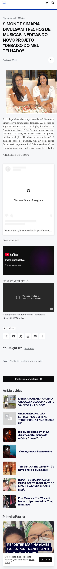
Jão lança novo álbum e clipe (35, 451)
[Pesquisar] (52, 3)
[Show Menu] (4, 3)
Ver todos (29, 348)
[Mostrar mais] (42, 336)
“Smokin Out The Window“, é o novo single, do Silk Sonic (36, 468)
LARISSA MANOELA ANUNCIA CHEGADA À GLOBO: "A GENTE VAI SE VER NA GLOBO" (36, 402)
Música (21, 18)
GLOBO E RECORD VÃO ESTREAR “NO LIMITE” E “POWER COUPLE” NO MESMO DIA (36, 418)
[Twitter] (21, 336)
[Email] (35, 336)
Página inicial (9, 18)
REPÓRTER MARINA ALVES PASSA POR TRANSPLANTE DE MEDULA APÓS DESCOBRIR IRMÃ (36, 484)
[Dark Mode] (47, 3)
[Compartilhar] (51, 60)
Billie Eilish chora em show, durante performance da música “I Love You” (33, 435)
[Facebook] (14, 336)
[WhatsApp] (28, 336)
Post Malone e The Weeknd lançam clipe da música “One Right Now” (35, 501)
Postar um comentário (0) (28, 379)
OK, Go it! (45, 560)
